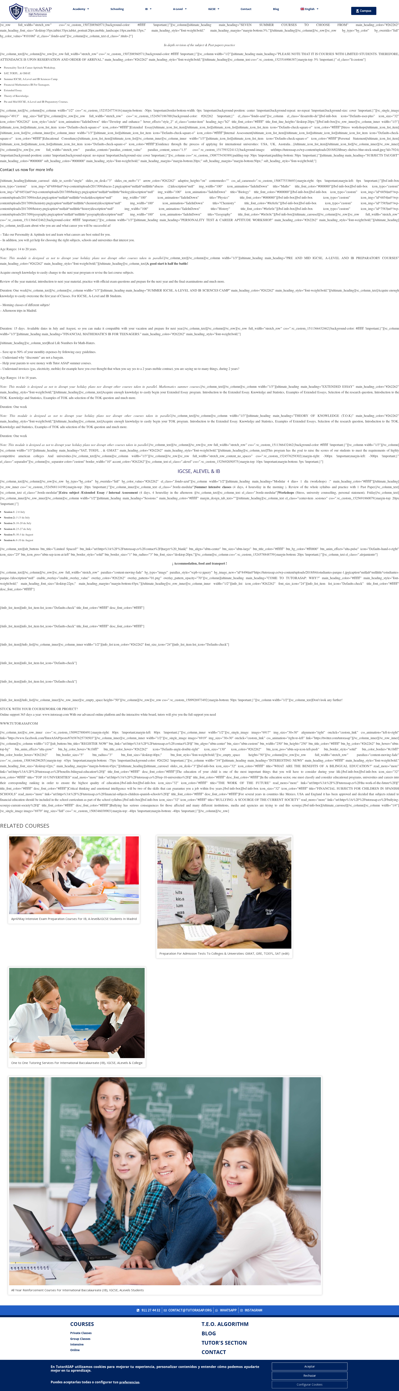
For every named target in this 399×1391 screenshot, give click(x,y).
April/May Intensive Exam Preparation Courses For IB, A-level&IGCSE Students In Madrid (74, 919)
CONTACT (214, 1351)
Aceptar (309, 1366)
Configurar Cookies (310, 1384)
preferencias (129, 1382)
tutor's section (224, 1342)
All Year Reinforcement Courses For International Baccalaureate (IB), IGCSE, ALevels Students (77, 1290)
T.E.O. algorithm (225, 1323)
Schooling (117, 9)
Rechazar (309, 1375)
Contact (246, 9)
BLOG (209, 1333)
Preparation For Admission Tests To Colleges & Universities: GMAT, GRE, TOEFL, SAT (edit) (224, 953)
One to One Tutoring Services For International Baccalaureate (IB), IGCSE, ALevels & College (77, 1063)
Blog (276, 9)
